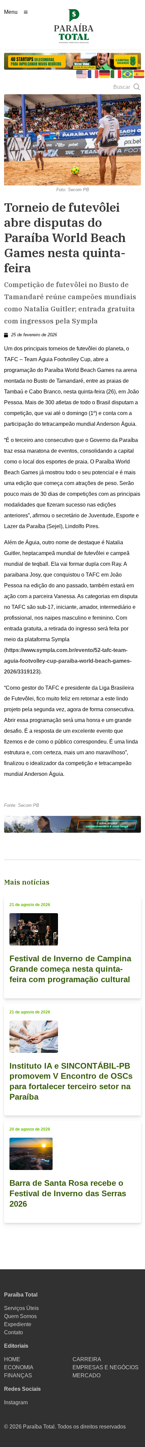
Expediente (17, 1324)
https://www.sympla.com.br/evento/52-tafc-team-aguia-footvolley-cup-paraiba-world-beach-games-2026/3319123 (68, 661)
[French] (93, 73)
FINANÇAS (18, 1375)
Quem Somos (20, 1316)
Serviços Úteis (21, 1308)
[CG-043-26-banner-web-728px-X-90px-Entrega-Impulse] (72, 61)
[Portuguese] (128, 73)
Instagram (16, 1402)
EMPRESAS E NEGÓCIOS (105, 1367)
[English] (82, 73)
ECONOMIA (18, 1367)
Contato (13, 1332)
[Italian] (116, 73)
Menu (11, 12)
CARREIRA (86, 1359)
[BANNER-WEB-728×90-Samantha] (72, 824)
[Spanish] (139, 73)
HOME (12, 1359)
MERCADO (86, 1375)
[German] (105, 73)
